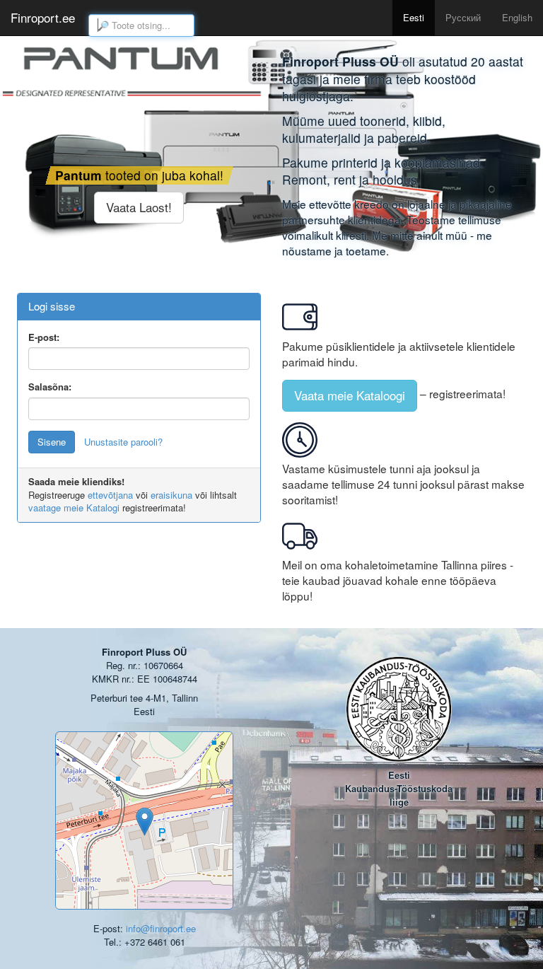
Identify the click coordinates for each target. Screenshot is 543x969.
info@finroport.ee (161, 928)
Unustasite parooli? (123, 441)
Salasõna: (49, 387)
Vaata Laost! (139, 207)
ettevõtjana (110, 494)
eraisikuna (171, 494)
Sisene (51, 441)
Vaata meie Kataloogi (349, 395)
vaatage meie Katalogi (73, 507)
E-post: (43, 337)
